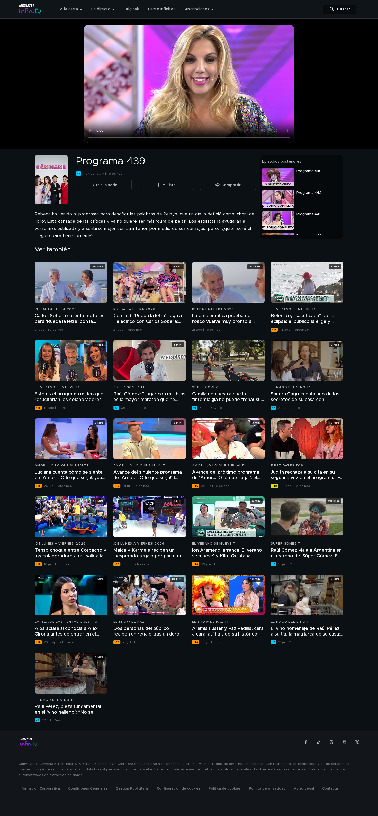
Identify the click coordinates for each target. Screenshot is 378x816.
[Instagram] (344, 742)
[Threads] (331, 742)
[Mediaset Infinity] (30, 9)
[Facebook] (305, 742)
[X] (357, 742)
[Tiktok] (318, 742)
